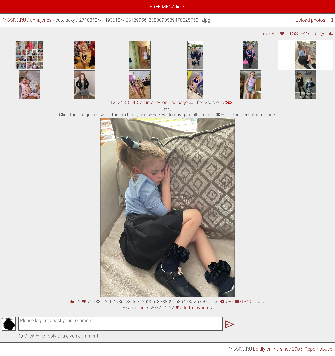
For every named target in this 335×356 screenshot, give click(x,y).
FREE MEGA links (167, 6)
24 (120, 102)
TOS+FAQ (299, 33)
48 (135, 102)
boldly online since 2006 (277, 349)
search (268, 33)
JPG (226, 301)
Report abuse (318, 349)
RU (318, 33)
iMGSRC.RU (14, 20)
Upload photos (310, 20)
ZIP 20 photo (249, 301)
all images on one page (166, 102)
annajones (40, 20)
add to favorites (193, 307)
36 (127, 102)
